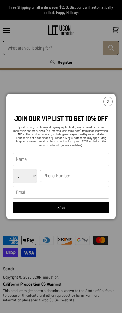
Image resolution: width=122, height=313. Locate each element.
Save (61, 207)
